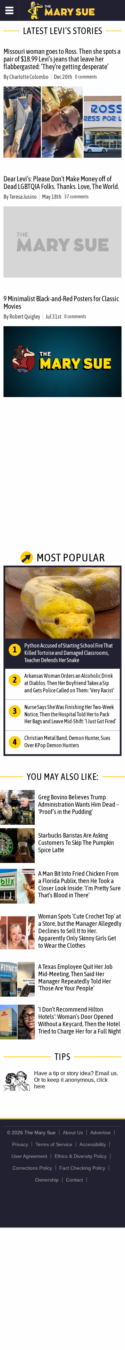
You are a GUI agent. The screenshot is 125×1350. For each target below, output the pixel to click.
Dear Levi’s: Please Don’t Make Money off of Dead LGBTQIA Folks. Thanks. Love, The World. (61, 182)
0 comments (86, 76)
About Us (73, 1132)
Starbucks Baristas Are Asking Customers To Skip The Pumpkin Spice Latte (76, 842)
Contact (74, 1180)
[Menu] (9, 10)
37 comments (76, 196)
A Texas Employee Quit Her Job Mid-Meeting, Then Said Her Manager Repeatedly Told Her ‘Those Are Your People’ (75, 977)
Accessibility (93, 1144)
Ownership (47, 1180)
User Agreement (29, 1156)
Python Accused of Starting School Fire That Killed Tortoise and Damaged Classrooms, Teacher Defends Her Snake (68, 652)
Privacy (20, 1144)
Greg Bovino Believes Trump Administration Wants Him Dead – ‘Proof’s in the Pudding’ (78, 804)
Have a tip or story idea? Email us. (76, 1073)
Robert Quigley (24, 316)
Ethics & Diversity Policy (81, 1156)
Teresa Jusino (23, 197)
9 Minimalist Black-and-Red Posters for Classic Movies (61, 302)
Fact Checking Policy (82, 1168)
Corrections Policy (32, 1168)
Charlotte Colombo (29, 77)
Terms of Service (53, 1144)
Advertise (100, 1132)
